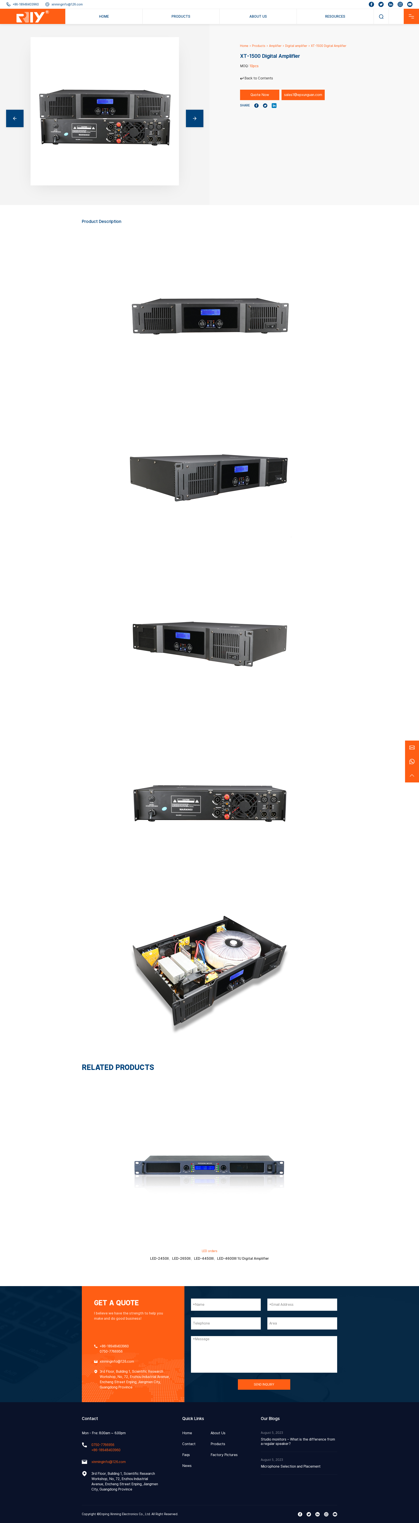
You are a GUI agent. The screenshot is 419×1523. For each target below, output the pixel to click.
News (187, 1466)
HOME (104, 16)
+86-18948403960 (26, 4)
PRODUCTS (181, 16)
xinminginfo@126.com (67, 4)
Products (258, 46)
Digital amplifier (296, 46)
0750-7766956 (111, 1351)
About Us (218, 1433)
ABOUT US (258, 16)
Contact (189, 1444)
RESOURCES (335, 16)
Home (244, 46)
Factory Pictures (224, 1455)
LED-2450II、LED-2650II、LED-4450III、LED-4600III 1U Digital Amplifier (209, 1258)
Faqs (186, 1455)
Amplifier (275, 46)
